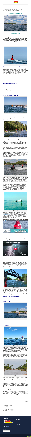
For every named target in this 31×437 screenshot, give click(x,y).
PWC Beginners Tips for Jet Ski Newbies (8, 409)
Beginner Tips (11, 10)
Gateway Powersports (19, 420)
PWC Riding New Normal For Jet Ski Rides (8, 410)
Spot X (17, 423)
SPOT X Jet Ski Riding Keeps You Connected (9, 406)
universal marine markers (6, 214)
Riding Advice (15, 10)
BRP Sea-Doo (18, 419)
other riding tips (20, 389)
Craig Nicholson (6, 10)
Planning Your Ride (17, 33)
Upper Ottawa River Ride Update (7, 405)
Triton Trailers (18, 424)
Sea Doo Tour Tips (19, 10)
